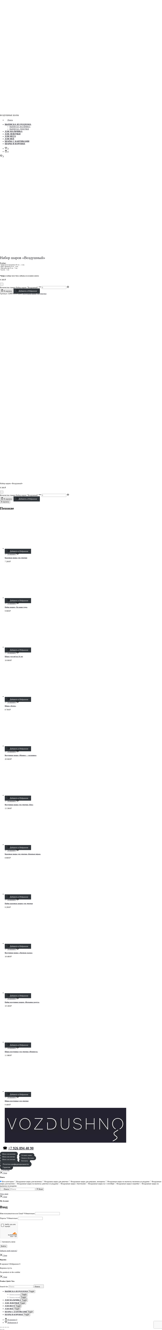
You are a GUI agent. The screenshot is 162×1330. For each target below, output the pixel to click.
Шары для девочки (8, 1156)
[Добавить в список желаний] (1, 284)
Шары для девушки (8, 1159)
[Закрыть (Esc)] (8, 1327)
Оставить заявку (26, 1155)
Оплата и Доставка (27, 1158)
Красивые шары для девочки (16, 558)
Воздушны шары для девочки (34, 294)
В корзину (7, 291)
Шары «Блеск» (10, 706)
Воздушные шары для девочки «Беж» (19, 805)
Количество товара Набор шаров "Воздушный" (19, 287)
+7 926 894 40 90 (21, 1148)
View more (4, 1194)
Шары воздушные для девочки (16, 1101)
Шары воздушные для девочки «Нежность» (21, 1052)
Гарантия (6, 1167)
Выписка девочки (19, 129)
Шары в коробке (15, 143)
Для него (10, 136)
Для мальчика (13, 131)
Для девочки (13, 134)
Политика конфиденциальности (16, 1164)
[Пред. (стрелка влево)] (1, 1329)
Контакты (24, 1161)
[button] (10, 554)
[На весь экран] (3, 1327)
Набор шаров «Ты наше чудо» (16, 607)
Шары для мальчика (8, 1154)
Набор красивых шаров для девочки (19, 903)
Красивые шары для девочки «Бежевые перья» (23, 854)
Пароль (9, 1218)
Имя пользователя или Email (17, 1214)
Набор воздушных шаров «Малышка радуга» (22, 1002)
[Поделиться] (6, 1327)
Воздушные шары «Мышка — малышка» (21, 755)
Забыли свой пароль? (8, 1251)
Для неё (9, 139)
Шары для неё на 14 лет (14, 656)
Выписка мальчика (19, 127)
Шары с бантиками (17, 141)
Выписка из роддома (18, 124)
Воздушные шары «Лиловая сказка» (19, 953)
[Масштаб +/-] (1, 1327)
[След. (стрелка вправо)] (3, 1329)
